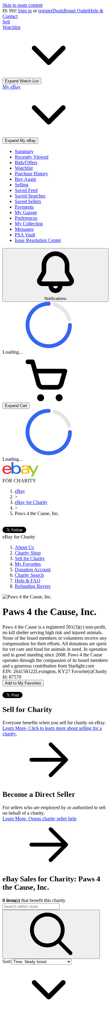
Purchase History (31, 173)
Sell (6, 21)
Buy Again (25, 179)
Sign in (25, 10)
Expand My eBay (20, 140)
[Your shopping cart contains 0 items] (48, 399)
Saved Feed (26, 190)
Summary (24, 151)
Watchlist (24, 168)
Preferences (26, 218)
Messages (24, 229)
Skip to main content (22, 5)
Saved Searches (30, 195)
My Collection (29, 223)
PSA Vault (25, 234)
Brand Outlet (76, 10)
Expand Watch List (22, 81)
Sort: (7, 961)
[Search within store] (51, 934)
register (45, 10)
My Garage (26, 212)
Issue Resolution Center (38, 240)
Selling (21, 184)
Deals (58, 10)
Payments (24, 207)
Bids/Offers (26, 162)
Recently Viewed (31, 157)
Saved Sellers (28, 201)
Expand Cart (16, 405)
